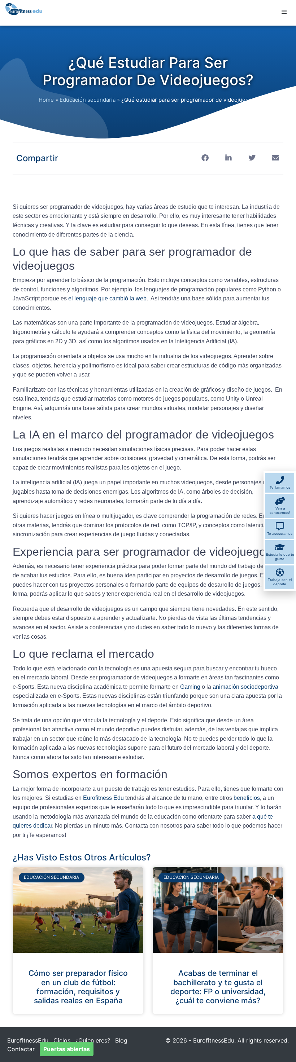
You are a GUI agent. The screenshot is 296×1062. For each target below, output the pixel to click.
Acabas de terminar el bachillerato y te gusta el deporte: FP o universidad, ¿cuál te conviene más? (218, 987)
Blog (121, 1040)
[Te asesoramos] (280, 526)
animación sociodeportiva (245, 687)
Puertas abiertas (66, 1049)
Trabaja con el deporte (280, 582)
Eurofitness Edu (103, 798)
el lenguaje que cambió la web (107, 298)
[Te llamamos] (280, 480)
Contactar (21, 1049)
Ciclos (61, 1040)
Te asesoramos (279, 534)
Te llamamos (280, 487)
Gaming (191, 687)
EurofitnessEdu (27, 1040)
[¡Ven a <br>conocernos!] (280, 501)
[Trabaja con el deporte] (280, 572)
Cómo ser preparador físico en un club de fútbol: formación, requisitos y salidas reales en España (78, 987)
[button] (284, 11)
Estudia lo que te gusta (280, 556)
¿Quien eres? (92, 1040)
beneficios (247, 798)
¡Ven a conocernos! (280, 510)
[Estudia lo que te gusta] (280, 547)
